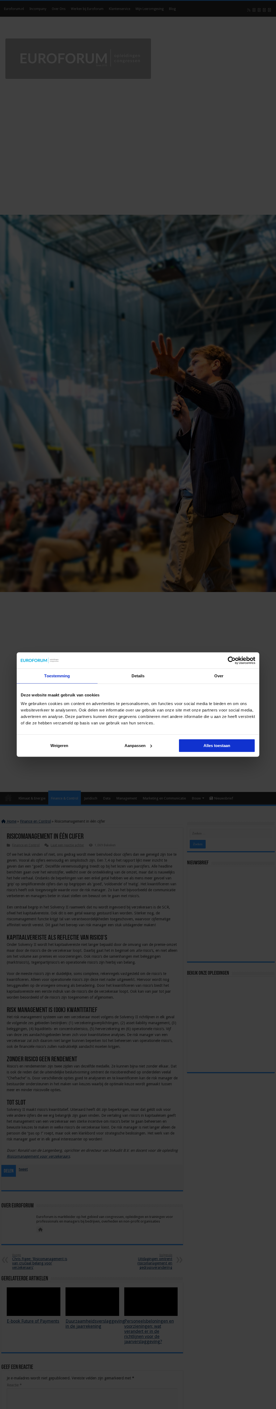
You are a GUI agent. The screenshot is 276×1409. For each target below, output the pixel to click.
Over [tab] (218, 676)
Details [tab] (138, 676)
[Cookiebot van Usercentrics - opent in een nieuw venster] (231, 660)
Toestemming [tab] (57, 676)
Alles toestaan (216, 745)
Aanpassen (135, 745)
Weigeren (59, 745)
